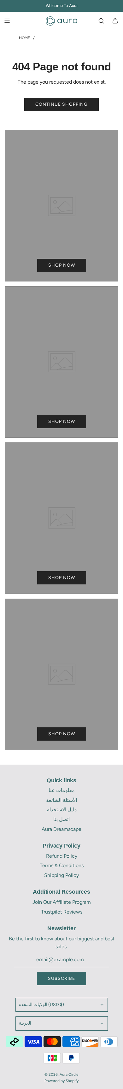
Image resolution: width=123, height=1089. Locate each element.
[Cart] (115, 21)
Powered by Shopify (61, 1081)
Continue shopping (61, 104)
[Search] (101, 21)
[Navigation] (7, 21)
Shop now (61, 265)
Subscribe (61, 978)
